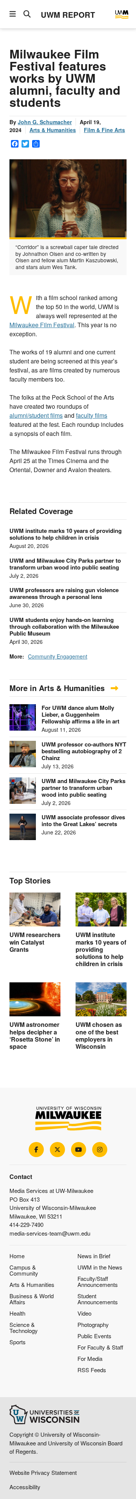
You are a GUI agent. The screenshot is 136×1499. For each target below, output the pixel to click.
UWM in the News (99, 1267)
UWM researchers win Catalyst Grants (34, 941)
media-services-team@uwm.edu (49, 1233)
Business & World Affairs (31, 1299)
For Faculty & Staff (100, 1347)
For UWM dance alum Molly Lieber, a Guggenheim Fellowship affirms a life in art (80, 714)
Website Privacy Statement (43, 1472)
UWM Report (68, 14)
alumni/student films (36, 415)
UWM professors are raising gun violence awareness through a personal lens (64, 593)
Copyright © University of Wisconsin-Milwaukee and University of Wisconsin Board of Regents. (65, 1442)
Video (84, 1313)
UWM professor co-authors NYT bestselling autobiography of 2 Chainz (84, 751)
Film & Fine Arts (104, 130)
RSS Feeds (91, 1370)
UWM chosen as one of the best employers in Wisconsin (99, 1035)
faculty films (91, 415)
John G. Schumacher (45, 122)
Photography (93, 1324)
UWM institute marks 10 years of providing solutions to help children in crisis (65, 534)
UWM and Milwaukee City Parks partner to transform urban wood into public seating (65, 563)
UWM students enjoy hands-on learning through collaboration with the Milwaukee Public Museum (64, 626)
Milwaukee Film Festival (41, 324)
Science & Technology (23, 1327)
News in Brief (93, 1256)
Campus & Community (23, 1270)
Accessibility (24, 1487)
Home (17, 1256)
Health (17, 1313)
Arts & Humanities (52, 130)
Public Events (94, 1336)
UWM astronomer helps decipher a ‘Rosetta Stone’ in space (34, 1035)
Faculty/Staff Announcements (97, 1281)
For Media (89, 1358)
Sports (17, 1342)
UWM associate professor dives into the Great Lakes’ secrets (83, 820)
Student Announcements (97, 1299)
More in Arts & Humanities (58, 687)
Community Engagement (57, 656)
